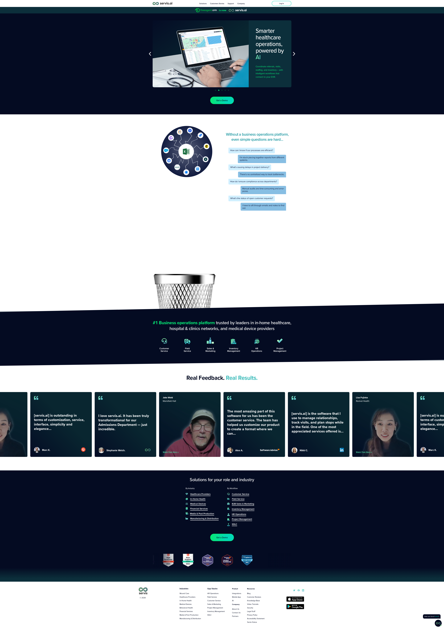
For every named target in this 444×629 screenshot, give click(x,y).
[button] (150, 53)
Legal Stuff (251, 611)
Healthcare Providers (187, 597)
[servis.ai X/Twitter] (294, 590)
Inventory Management (216, 611)
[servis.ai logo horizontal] (162, 3)
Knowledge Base (253, 600)
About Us (235, 609)
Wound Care (184, 593)
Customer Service (214, 600)
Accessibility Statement (256, 618)
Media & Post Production (189, 615)
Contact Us (236, 613)
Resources (251, 589)
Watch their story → (144, 452)
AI (233, 600)
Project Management (215, 608)
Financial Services (186, 611)
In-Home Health (186, 600)
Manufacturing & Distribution (190, 618)
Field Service (212, 597)
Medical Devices (186, 604)
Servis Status (252, 622)
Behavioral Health (186, 608)
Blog (249, 593)
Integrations (236, 593)
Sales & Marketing (214, 604)
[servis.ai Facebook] (299, 590)
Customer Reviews (254, 597)
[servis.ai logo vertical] (143, 590)
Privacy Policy (252, 615)
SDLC (209, 615)
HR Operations (213, 593)
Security (250, 608)
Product (235, 589)
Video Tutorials (252, 604)
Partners (235, 616)
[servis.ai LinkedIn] (303, 590)
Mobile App (236, 597)
